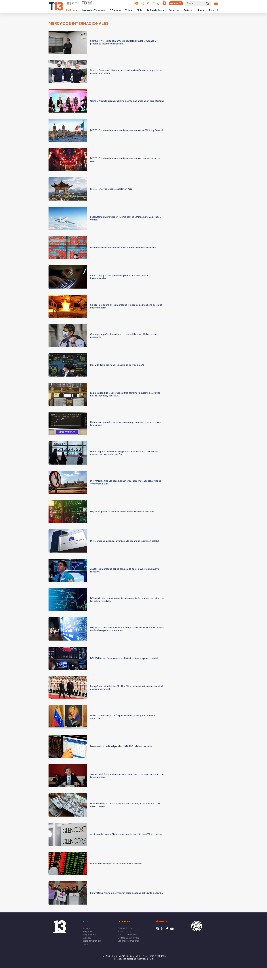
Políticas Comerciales (127, 934)
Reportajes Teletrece (93, 10)
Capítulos (87, 938)
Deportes (174, 10)
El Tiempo (115, 10)
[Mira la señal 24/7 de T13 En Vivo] (176, 3)
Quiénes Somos (125, 928)
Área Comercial (125, 931)
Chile (139, 10)
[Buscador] (207, 3)
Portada (86, 928)
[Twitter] (162, 929)
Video (128, 10)
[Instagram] (157, 929)
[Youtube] (172, 929)
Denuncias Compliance (128, 941)
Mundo (201, 10)
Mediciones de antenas (128, 938)
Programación (89, 934)
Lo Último (71, 10)
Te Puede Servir (155, 10)
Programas (88, 931)
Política (188, 10)
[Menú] (215, 3)
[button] (216, 10)
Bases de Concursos (92, 941)
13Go (85, 944)
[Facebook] (167, 929)
